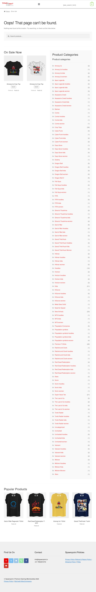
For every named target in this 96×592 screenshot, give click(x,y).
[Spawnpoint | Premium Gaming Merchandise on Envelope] (16, 560)
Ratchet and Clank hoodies (64, 351)
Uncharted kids (60, 438)
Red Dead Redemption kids (64, 369)
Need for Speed (60, 308)
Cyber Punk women (61, 142)
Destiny (57, 160)
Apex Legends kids (61, 87)
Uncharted (58, 431)
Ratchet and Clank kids (62, 355)
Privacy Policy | (70, 559)
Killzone (57, 290)
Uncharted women (61, 442)
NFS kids (58, 319)
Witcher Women (60, 470)
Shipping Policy (70, 562)
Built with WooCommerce (23, 581)
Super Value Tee (60, 395)
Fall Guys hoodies (61, 185)
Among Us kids (60, 73)
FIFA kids (58, 203)
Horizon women (60, 283)
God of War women (61, 236)
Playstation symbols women (64, 340)
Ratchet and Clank (61, 348)
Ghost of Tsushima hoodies (64, 214)
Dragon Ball (59, 163)
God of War (58, 225)
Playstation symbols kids (63, 337)
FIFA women (59, 207)
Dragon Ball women (61, 174)
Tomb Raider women (62, 423)
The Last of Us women (62, 409)
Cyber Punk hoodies (61, 134)
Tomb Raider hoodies (62, 416)
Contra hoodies (60, 116)
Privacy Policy (8, 581)
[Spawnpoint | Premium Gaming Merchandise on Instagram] (6, 560)
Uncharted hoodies (61, 434)
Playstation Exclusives (62, 326)
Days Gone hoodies (61, 149)
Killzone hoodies (60, 293)
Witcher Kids (59, 467)
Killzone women (60, 301)
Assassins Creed (60, 95)
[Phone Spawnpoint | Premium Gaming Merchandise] (21, 560)
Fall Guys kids (59, 189)
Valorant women (60, 456)
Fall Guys (58, 181)
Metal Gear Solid (60, 304)
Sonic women (59, 391)
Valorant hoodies (60, 449)
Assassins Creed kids (62, 102)
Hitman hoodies (60, 257)
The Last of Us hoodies (62, 402)
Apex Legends (59, 80)
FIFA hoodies (59, 199)
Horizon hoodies (60, 275)
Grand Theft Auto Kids (62, 246)
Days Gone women (61, 156)
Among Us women (61, 77)
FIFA (56, 196)
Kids (56, 286)
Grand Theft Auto (60, 239)
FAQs (79, 562)
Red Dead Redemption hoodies (65, 366)
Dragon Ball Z (59, 178)
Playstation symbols (61, 329)
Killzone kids (59, 297)
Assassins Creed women (63, 106)
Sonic (57, 380)
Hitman (57, 254)
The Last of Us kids (61, 405)
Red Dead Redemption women (65, 373)
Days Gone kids (60, 152)
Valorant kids (59, 452)
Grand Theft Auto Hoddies (63, 243)
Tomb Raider (59, 413)
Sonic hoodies (59, 384)
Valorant (57, 445)
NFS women (59, 322)
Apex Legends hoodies (62, 84)
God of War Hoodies (61, 228)
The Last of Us (59, 398)
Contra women (59, 124)
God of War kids (60, 232)
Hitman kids (59, 261)
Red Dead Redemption (62, 362)
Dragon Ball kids (60, 170)
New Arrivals (59, 311)
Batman (57, 109)
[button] (38, 4)
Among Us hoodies (61, 69)
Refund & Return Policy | (83, 559)
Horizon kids (59, 279)
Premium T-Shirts (60, 344)
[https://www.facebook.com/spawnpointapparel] (26, 560)
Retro (56, 377)
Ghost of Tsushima (61, 210)
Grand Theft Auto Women (63, 250)
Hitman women (60, 264)
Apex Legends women (62, 91)
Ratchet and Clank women (63, 358)
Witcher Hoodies (60, 463)
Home (8, 11)
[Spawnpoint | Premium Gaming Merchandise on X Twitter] (11, 560)
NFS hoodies (59, 315)
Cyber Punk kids (60, 138)
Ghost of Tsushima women (63, 221)
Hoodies (57, 268)
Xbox (56, 474)
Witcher (57, 460)
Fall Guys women (60, 192)
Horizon (57, 272)
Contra (57, 113)
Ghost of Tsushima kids (62, 217)
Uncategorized (59, 427)
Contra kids (58, 120)
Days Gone (58, 145)
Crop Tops (58, 127)
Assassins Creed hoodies (63, 98)
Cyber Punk (59, 131)
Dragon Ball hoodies (61, 167)
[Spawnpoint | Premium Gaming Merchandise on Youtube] (6, 565)
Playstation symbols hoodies (64, 333)
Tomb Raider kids (60, 420)
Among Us (58, 66)
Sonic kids (58, 387)
